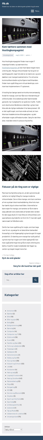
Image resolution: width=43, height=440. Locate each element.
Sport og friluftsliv (13, 399)
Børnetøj (10, 328)
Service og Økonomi (14, 393)
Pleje (9, 384)
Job (8, 367)
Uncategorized (8, 55)
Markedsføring (12, 381)
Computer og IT (12, 334)
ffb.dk (5, 3)
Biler (9, 317)
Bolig (9, 322)
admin (28, 55)
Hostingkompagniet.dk (10, 68)
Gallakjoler (11, 352)
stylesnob (10, 408)
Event (9, 340)
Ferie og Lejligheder (14, 346)
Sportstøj (10, 402)
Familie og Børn (12, 343)
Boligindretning (13, 325)
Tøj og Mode (11, 411)
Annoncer (10, 311)
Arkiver (7, 427)
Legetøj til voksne (13, 375)
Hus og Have (11, 361)
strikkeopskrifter (13, 405)
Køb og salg (11, 372)
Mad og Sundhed (13, 378)
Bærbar (10, 314)
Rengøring (11, 387)
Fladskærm (11, 349)
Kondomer (11, 369)
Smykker (10, 396)
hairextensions (12, 355)
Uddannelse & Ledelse (15, 414)
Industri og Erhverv (14, 364)
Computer (11, 331)
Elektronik (11, 337)
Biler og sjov (11, 319)
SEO (8, 390)
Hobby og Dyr (12, 358)
